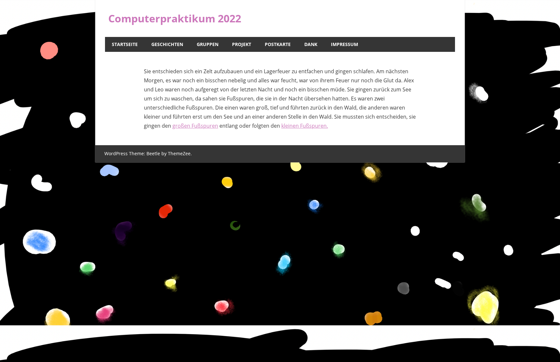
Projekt (241, 44)
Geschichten (167, 44)
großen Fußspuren (195, 125)
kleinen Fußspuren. (304, 125)
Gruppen (207, 44)
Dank (310, 44)
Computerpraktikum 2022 (174, 18)
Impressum (344, 44)
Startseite (125, 44)
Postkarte (278, 44)
